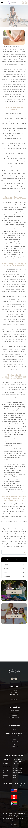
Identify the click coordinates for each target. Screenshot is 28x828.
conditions (7, 576)
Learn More (14, 592)
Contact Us (14, 616)
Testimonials (14, 697)
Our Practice (14, 690)
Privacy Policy (20, 818)
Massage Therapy (14, 713)
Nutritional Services (14, 717)
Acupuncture (14, 715)
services (6, 568)
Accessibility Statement (9, 818)
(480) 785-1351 (14, 741)
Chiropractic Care (14, 711)
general (6, 564)
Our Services (14, 692)
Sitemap (14, 821)
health (5, 572)
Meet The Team (14, 695)
